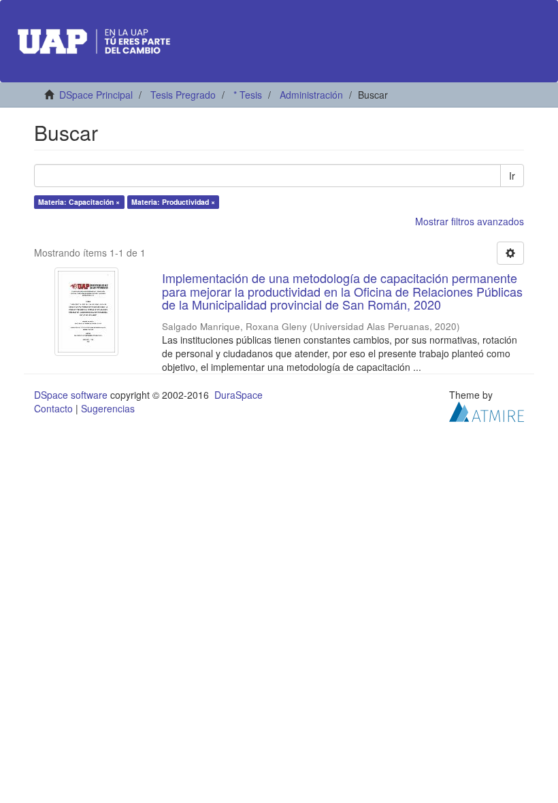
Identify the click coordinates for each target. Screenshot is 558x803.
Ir (512, 175)
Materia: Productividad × (173, 202)
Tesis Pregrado (183, 94)
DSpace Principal (96, 94)
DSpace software (71, 395)
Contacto (53, 408)
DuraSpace (238, 395)
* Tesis (247, 94)
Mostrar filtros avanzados (469, 221)
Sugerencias (108, 408)
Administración (311, 94)
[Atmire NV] (486, 410)
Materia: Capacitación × (79, 202)
